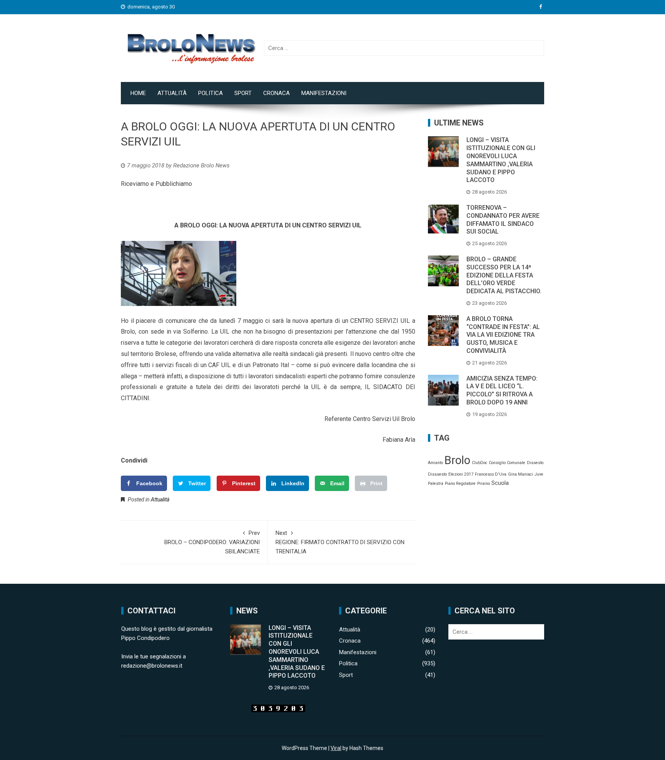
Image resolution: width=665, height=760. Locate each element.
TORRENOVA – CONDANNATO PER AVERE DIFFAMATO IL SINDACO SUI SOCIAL (503, 219)
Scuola (500, 482)
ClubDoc (479, 462)
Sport (243, 93)
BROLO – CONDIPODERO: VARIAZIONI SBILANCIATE (212, 542)
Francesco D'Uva (490, 474)
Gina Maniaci (520, 474)
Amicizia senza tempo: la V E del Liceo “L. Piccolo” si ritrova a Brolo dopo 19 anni (502, 390)
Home (138, 93)
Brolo (457, 460)
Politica (210, 93)
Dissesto (535, 462)
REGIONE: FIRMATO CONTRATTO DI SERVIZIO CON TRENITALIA (340, 542)
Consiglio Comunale (507, 462)
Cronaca (276, 93)
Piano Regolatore (460, 483)
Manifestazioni (323, 93)
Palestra (435, 483)
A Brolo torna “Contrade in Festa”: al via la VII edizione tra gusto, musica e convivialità (503, 334)
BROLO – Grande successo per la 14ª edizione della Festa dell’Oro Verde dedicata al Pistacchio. (503, 275)
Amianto (435, 462)
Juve (539, 474)
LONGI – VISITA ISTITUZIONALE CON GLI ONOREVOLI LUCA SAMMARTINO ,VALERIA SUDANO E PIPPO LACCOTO (500, 160)
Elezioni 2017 (460, 474)
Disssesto (437, 474)
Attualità (172, 93)
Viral (336, 748)
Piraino (483, 483)
